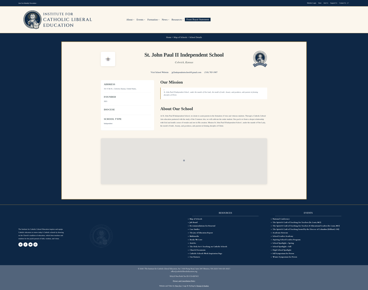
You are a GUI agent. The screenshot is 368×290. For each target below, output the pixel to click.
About (129, 20)
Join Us (326, 3)
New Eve (178, 286)
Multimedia (194, 236)
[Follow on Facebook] (25, 244)
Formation (152, 20)
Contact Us (342, 3)
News (165, 20)
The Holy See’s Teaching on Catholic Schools (208, 246)
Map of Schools (180, 37)
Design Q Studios (202, 286)
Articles (193, 243)
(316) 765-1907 (210, 72)
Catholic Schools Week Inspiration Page (206, 253)
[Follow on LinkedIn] (20, 244)
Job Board (194, 222)
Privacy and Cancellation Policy (184, 281)
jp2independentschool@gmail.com (186, 72)
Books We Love (196, 239)
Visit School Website (160, 72)
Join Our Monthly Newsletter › (27, 3)
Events (140, 20)
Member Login (311, 3)
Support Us (333, 3)
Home (168, 37)
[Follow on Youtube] (30, 244)
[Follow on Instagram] (35, 244)
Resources (177, 20)
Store (319, 3)
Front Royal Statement (197, 20)
